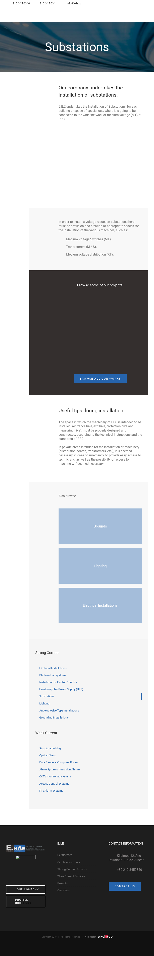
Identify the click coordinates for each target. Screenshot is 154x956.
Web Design (90, 937)
